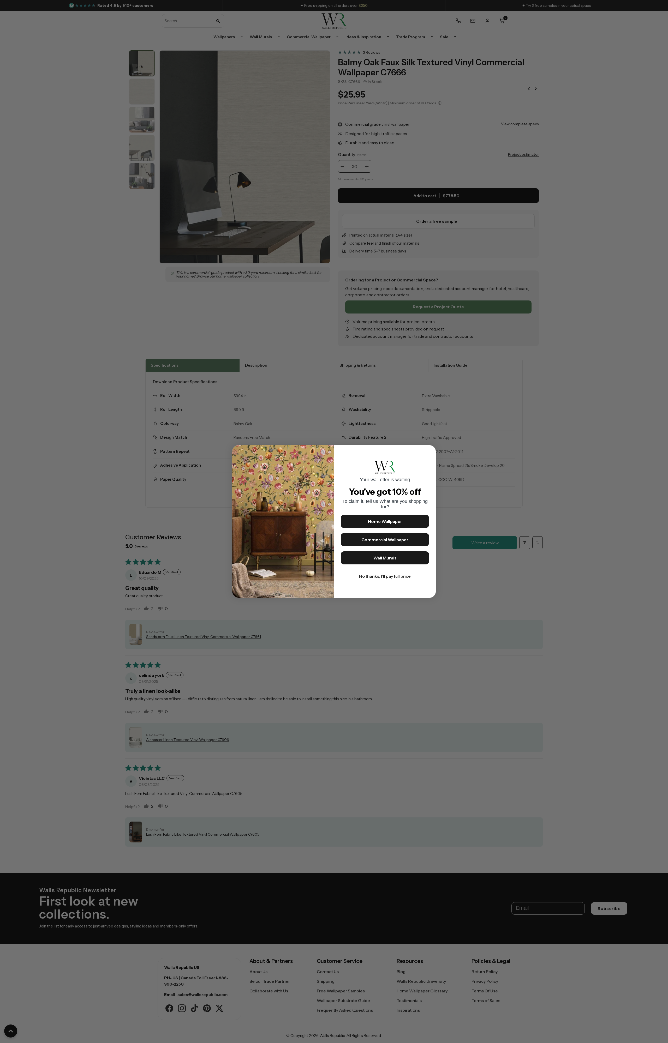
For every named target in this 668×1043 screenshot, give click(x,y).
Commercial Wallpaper (384, 539)
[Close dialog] (429, 452)
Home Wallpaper (385, 521)
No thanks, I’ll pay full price (385, 576)
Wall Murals (385, 557)
